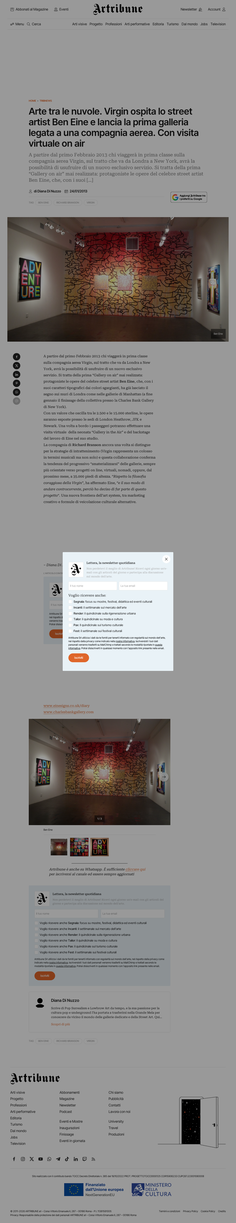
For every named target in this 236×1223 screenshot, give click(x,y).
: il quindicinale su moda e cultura (98, 619)
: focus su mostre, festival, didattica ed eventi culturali (113, 601)
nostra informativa (125, 641)
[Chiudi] (166, 559)
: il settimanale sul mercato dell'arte (100, 607)
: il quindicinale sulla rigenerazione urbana (105, 613)
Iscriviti (78, 657)
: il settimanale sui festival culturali (98, 631)
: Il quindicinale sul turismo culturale (98, 625)
